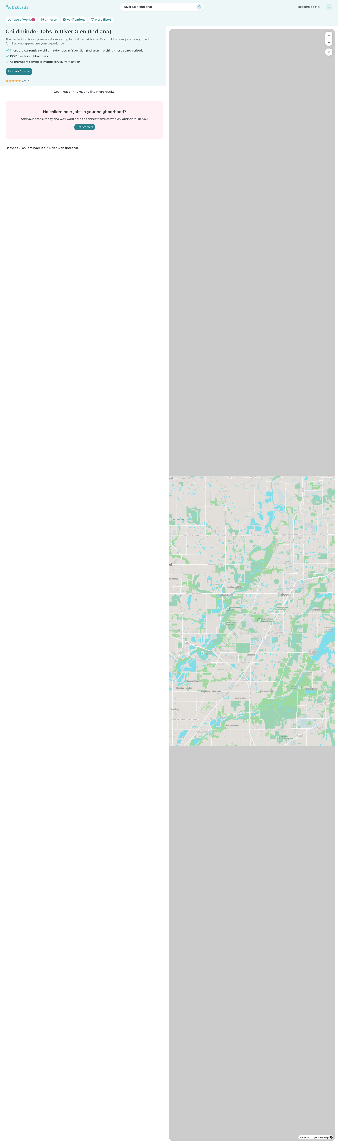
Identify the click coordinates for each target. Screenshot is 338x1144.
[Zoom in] (328, 35)
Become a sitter (309, 6)
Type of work (22, 19)
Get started (84, 127)
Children (50, 19)
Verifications (75, 19)
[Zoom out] (328, 42)
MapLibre (304, 1137)
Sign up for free (19, 71)
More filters (102, 19)
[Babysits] (17, 7)
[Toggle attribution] (331, 1137)
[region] (252, 585)
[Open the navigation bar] (329, 7)
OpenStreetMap (320, 1137)
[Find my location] (328, 52)
